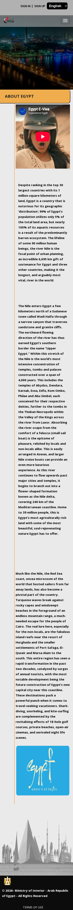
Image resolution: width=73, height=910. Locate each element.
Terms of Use (33, 907)
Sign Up (40, 6)
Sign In (25, 6)
